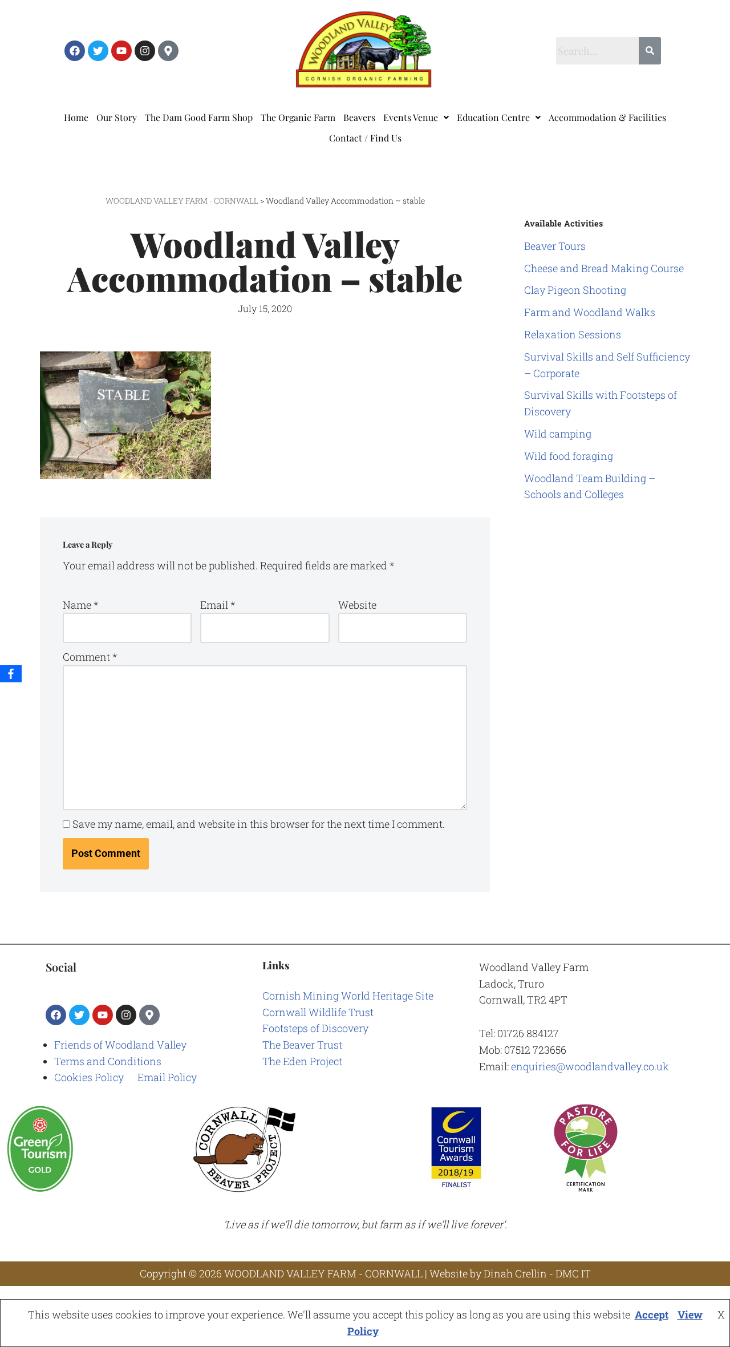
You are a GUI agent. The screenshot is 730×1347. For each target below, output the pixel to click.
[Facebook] (74, 51)
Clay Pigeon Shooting (575, 290)
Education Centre (493, 117)
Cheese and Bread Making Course (604, 268)
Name (80, 605)
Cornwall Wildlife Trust (318, 1012)
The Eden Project (302, 1061)
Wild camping (557, 433)
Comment (90, 657)
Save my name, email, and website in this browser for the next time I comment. (258, 824)
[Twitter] (98, 51)
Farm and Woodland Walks (589, 312)
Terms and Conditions (107, 1061)
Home (76, 117)
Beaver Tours (555, 246)
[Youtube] (121, 51)
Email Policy (167, 1077)
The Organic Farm (298, 117)
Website (357, 605)
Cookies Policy (89, 1077)
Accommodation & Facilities (607, 117)
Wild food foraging (568, 456)
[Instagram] (145, 51)
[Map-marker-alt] (168, 51)
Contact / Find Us (365, 138)
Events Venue (410, 117)
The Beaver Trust (302, 1044)
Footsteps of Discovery (315, 1028)
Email (217, 605)
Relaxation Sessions (572, 334)
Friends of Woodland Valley (120, 1044)
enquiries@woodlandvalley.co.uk (590, 1066)
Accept (651, 1314)
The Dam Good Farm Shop (199, 117)
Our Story (116, 117)
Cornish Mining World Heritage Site (347, 995)
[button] (416, 117)
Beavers (359, 117)
